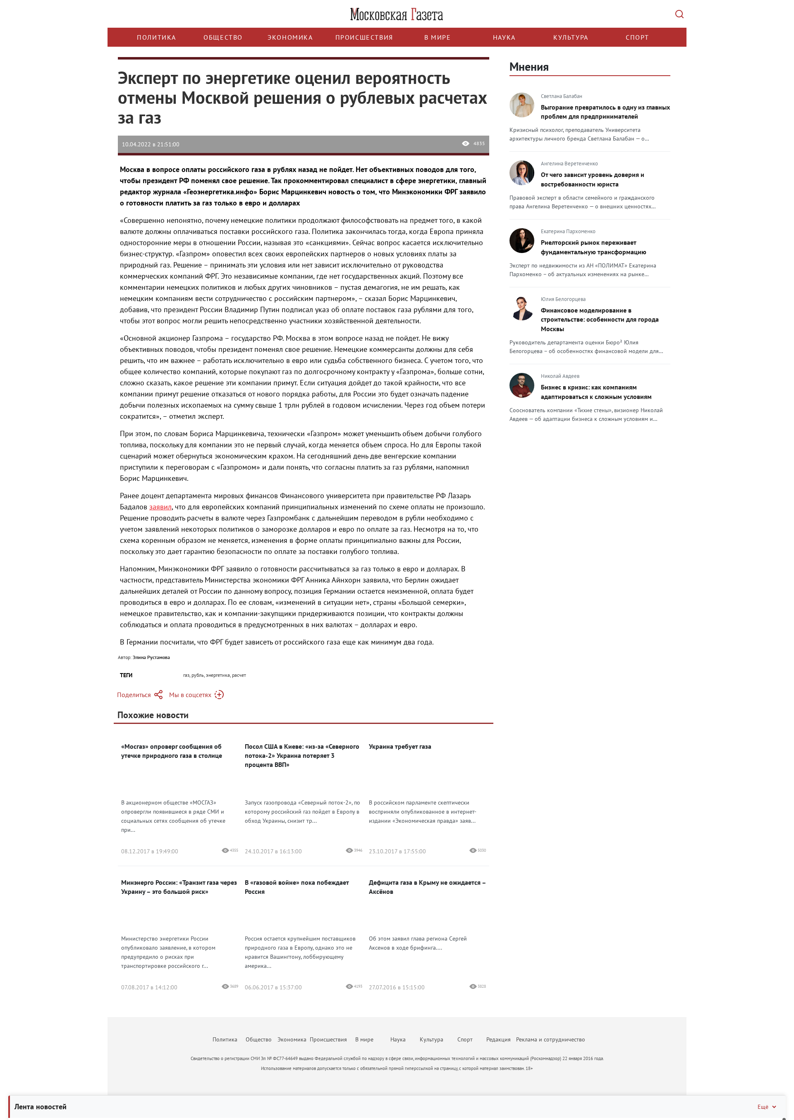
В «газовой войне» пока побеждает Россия (297, 887)
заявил (160, 506)
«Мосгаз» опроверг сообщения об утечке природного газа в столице (171, 750)
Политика (156, 37)
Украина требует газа (400, 746)
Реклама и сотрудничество (550, 1039)
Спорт (637, 37)
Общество (223, 37)
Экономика (290, 37)
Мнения (529, 66)
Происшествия (364, 37)
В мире (437, 37)
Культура (570, 37)
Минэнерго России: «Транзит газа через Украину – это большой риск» (179, 887)
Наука (504, 37)
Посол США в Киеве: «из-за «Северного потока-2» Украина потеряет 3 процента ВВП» (302, 755)
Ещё (763, 1106)
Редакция (498, 1039)
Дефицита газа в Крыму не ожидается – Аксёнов (427, 887)
